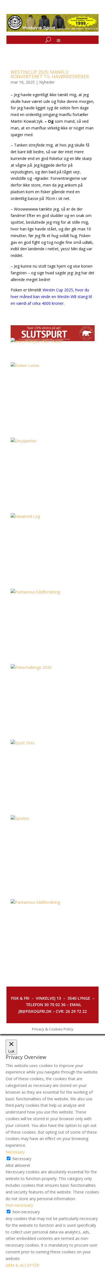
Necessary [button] (15, 1152)
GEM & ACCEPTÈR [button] (22, 1265)
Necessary (21, 1158)
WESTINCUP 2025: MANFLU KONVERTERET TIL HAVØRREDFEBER (50, 74)
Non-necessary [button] (19, 1205)
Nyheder (47, 82)
